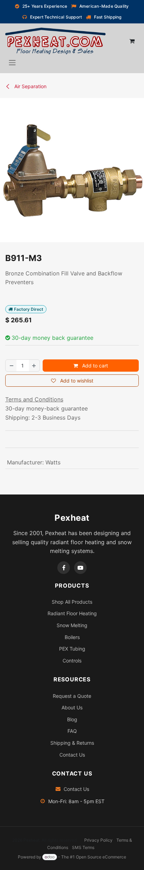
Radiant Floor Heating (72, 613)
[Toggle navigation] (12, 62)
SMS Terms (83, 847)
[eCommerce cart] (132, 41)
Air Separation (29, 86)
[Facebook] (63, 567)
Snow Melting (72, 625)
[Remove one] (11, 365)
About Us (72, 707)
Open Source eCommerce (101, 857)
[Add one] (34, 365)
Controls (72, 661)
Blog (72, 719)
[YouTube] (80, 567)
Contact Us (72, 755)
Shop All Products (72, 602)
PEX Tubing (72, 649)
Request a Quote (72, 696)
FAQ (72, 731)
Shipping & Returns (72, 743)
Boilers (72, 637)
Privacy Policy (98, 840)
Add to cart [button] (94, 366)
